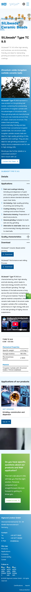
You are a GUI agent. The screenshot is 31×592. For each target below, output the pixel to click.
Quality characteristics (11, 237)
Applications (6, 183)
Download (5, 242)
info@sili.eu (14, 541)
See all (5, 422)
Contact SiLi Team (9, 161)
